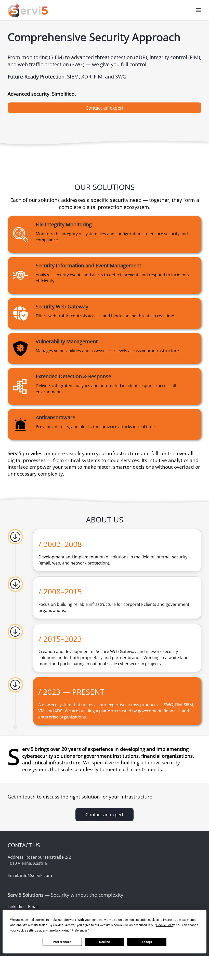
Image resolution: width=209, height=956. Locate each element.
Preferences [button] (80, 930)
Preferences (62, 942)
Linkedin (16, 906)
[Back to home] (29, 10)
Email (33, 906)
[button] (198, 10)
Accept (146, 942)
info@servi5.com (36, 875)
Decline (104, 942)
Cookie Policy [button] (165, 925)
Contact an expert (104, 108)
